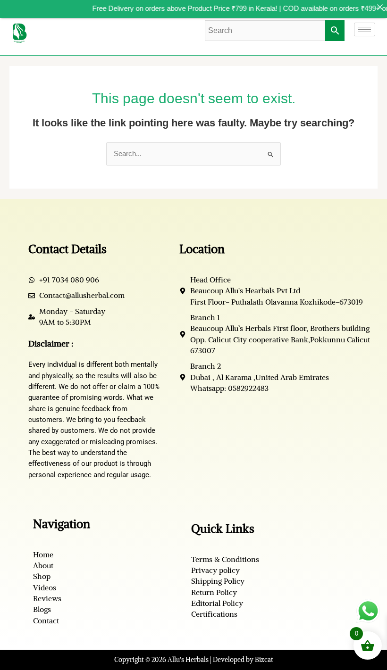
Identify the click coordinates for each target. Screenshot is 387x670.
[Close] (379, 7)
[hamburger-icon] (364, 29)
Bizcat (264, 659)
